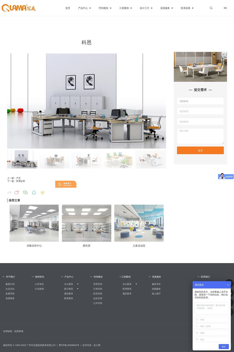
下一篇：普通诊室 (16, 180)
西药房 (86, 245)
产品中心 (83, 8)
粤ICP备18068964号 (69, 345)
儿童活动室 (139, 245)
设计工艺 (145, 8)
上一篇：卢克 (14, 177)
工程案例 (124, 8)
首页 (67, 8)
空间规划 (104, 8)
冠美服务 (165, 8)
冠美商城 (18, 331)
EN (225, 8)
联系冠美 (186, 8)
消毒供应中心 (34, 245)
